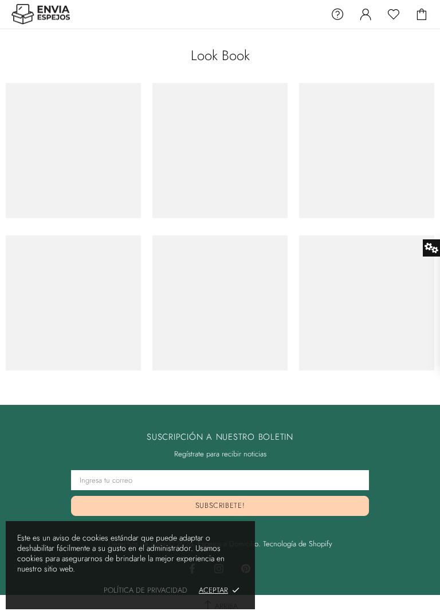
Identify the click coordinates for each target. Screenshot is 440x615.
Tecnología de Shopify (297, 544)
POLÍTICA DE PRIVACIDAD (145, 590)
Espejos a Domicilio (41, 14)
